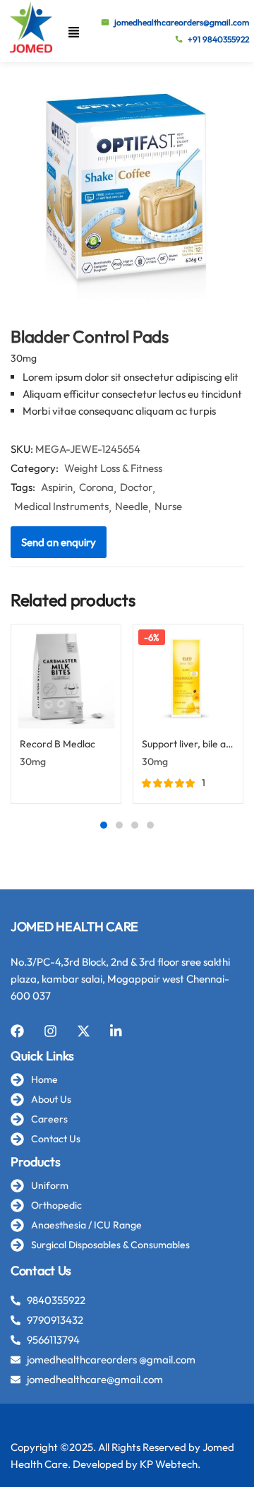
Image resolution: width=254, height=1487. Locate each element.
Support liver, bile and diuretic (188, 743)
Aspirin (57, 487)
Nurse (168, 506)
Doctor (136, 487)
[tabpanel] (66, 719)
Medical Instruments (61, 506)
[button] (74, 31)
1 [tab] (103, 825)
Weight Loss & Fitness (113, 468)
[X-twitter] (83, 1031)
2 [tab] (119, 825)
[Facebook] (17, 1031)
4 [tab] (150, 825)
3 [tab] (134, 825)
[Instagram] (50, 1031)
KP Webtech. (170, 1464)
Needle (131, 506)
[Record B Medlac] (66, 679)
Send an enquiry (58, 542)
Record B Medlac (57, 743)
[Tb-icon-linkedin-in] (116, 1031)
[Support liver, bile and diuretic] (188, 679)
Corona (96, 487)
